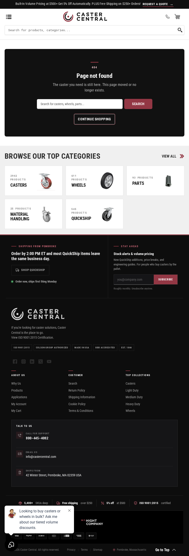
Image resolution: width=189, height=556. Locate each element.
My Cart (16, 411)
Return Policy (76, 390)
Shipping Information (81, 397)
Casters (130, 383)
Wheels (130, 411)
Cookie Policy (77, 404)
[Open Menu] (9, 16)
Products (17, 390)
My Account (18, 404)
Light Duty (132, 390)
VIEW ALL (169, 156)
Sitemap (97, 549)
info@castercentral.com (41, 457)
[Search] (180, 30)
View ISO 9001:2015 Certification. (32, 337)
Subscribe (165, 279)
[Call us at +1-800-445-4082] (167, 16)
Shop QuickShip (33, 270)
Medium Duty (134, 397)
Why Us (16, 383)
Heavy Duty (133, 404)
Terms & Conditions (80, 411)
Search (138, 104)
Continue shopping (94, 119)
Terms (84, 549)
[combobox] (94, 30)
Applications (19, 397)
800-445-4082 (37, 438)
